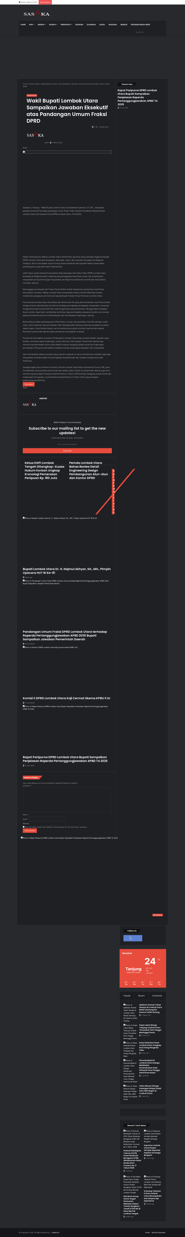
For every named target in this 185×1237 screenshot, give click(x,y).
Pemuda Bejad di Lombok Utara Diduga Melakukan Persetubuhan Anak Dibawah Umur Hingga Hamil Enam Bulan (149, 1066)
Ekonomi (79, 25)
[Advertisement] (92, 57)
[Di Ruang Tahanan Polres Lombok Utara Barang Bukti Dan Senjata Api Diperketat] (153, 1182)
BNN (31, 25)
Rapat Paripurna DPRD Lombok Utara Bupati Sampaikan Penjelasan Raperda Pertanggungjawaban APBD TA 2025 (138, 97)
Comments (157, 995)
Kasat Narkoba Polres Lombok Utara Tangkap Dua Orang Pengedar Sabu (150, 1046)
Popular (127, 995)
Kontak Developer (158, 1232)
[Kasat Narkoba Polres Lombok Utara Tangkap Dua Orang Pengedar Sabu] (130, 1049)
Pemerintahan (34, 84)
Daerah (41, 25)
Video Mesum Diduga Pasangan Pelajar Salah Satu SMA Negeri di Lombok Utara (150, 1090)
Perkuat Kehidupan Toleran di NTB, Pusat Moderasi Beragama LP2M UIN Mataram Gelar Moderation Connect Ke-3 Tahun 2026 (132, 1159)
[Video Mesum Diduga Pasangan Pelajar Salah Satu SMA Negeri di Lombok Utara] (130, 1093)
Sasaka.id (55, 1232)
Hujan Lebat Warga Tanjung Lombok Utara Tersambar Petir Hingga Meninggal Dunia (150, 1029)
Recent (141, 995)
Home (23, 25)
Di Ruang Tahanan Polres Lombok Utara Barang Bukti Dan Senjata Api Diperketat (153, 1196)
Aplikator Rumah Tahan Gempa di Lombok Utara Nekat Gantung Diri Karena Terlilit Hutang (150, 1008)
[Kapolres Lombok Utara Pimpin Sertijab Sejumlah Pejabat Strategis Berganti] (153, 1136)
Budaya (52, 25)
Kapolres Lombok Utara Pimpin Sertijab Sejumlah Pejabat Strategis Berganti (152, 1150)
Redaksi (124, 25)
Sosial (102, 25)
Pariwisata (65, 25)
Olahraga (91, 25)
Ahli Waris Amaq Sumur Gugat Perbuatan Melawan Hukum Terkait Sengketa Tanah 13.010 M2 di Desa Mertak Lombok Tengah (131, 1205)
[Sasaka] (38, 13)
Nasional (113, 25)
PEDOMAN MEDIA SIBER (140, 25)
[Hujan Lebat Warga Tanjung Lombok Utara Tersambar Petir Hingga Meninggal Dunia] (130, 1032)
